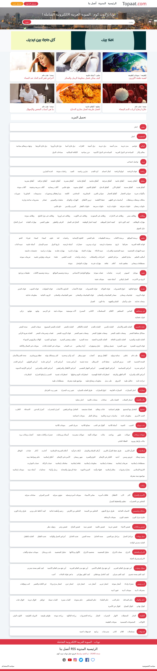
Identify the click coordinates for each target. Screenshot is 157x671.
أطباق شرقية (107, 181)
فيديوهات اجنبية (85, 631)
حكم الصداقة (128, 600)
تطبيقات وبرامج (24, 273)
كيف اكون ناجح (124, 222)
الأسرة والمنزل (139, 495)
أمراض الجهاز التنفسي (87, 368)
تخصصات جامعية (31, 251)
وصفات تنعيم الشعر (81, 333)
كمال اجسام (106, 171)
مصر (143, 127)
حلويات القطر (84, 206)
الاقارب (18, 409)
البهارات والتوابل (72, 200)
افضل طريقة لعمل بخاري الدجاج (85, 109)
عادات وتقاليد (100, 409)
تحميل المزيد (78, 117)
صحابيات (42, 469)
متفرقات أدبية (140, 590)
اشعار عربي (104, 584)
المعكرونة (86, 193)
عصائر (44, 200)
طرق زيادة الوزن (20, 511)
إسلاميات (141, 450)
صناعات (104, 400)
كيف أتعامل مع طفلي (101, 574)
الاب (122, 495)
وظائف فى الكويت (80, 216)
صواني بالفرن (99, 193)
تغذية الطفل (41, 536)
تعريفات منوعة (25, 257)
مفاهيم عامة (123, 263)
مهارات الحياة (86, 251)
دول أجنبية (91, 146)
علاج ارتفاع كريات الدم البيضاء (132, 109)
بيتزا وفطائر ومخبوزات (53, 193)
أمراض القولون (32, 361)
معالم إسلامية (110, 469)
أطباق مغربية (29, 181)
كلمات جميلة (53, 600)
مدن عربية (125, 146)
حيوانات (127, 434)
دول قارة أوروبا (56, 146)
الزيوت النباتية (45, 295)
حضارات (79, 244)
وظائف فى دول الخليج (46, 216)
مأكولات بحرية (139, 193)
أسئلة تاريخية (67, 244)
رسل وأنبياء (53, 469)
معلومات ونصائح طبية (93, 381)
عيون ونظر (82, 355)
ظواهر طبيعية (45, 615)
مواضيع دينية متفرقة (137, 476)
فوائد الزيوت (140, 295)
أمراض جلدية (46, 361)
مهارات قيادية (60, 251)
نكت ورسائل (46, 552)
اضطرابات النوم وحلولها (79, 374)
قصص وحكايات (139, 527)
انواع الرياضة (119, 171)
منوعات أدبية (126, 590)
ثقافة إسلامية (76, 463)
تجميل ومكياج (109, 346)
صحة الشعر (23, 327)
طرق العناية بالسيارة (85, 390)
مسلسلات (131, 631)
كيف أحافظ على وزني (38, 511)
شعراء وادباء (129, 584)
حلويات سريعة (98, 206)
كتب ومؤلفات (25, 584)
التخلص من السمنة (91, 511)
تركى (22, 311)
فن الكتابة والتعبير (40, 584)
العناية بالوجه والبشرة (137, 339)
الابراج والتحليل (139, 552)
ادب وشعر (141, 584)
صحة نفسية (84, 361)
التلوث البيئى (17, 615)
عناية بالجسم (140, 327)
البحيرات (107, 615)
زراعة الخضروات (86, 615)
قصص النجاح (75, 527)
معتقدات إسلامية (106, 463)
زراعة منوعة (58, 615)
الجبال (98, 615)
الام (129, 495)
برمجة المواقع (132, 238)
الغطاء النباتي (122, 441)
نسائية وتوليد (115, 355)
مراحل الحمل (128, 536)
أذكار (36, 450)
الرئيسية (112, 3)
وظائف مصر (131, 216)
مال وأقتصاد (140, 400)
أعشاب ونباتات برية (26, 434)
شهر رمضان (78, 457)
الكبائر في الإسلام (105, 457)
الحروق (118, 381)
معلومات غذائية (31, 295)
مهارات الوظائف (139, 222)
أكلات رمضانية (53, 187)
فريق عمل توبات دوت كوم (66, 653)
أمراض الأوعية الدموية (24, 368)
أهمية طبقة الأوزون (137, 77)
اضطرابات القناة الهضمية (100, 374)
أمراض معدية (71, 361)
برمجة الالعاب (119, 238)
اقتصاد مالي (114, 400)
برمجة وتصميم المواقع (61, 273)
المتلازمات (28, 374)
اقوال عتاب (20, 600)
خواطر (42, 600)
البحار (134, 615)
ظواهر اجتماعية (114, 409)
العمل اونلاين (124, 279)
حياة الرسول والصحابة (69, 469)
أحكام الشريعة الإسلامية (59, 450)
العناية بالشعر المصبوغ (52, 327)
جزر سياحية (85, 152)
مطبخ (98, 106)
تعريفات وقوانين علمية (42, 257)
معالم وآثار (141, 152)
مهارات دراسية (46, 251)
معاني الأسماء (90, 495)
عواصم (134, 146)
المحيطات (124, 615)
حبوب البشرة (122, 346)
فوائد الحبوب (34, 289)
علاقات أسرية (103, 495)
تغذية (143, 289)
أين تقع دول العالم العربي (123, 568)
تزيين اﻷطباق (86, 200)
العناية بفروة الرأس (25, 333)
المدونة (102, 3)
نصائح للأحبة (85, 425)
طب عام (45, 75)
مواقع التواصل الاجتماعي (81, 273)
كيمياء (44, 238)
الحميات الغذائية (123, 511)
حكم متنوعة (78, 600)
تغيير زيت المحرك (67, 390)
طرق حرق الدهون (107, 511)
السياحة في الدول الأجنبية (102, 152)
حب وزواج (141, 425)
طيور (119, 434)
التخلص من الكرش (74, 511)
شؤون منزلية (57, 495)
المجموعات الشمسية (127, 622)
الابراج (128, 552)
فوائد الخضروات (91, 289)
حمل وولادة (141, 536)
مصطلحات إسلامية (138, 463)
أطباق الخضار (112, 193)
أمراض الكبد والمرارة (137, 374)
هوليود (29, 311)
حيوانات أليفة (92, 434)
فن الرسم (46, 311)
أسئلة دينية (31, 469)
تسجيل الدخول (31, 4)
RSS (73, 649)
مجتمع (142, 409)
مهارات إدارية (73, 251)
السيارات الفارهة (116, 390)
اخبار (136, 127)
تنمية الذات (19, 244)
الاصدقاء (27, 409)
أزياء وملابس (80, 346)
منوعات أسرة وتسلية (73, 495)
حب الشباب (68, 346)
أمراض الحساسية (124, 368)
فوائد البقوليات (47, 289)
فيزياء (28, 238)
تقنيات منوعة (98, 273)
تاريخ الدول (55, 244)
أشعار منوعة (116, 584)
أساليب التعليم (140, 257)
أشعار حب (92, 584)
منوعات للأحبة (60, 425)
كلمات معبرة (66, 600)
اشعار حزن (69, 584)
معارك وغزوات (124, 469)
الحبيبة (123, 425)
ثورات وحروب (91, 244)
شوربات (17, 193)
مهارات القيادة (31, 222)
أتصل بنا (92, 3)
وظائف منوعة (29, 216)
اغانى (115, 631)
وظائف (142, 216)
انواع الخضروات (119, 289)
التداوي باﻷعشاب (62, 289)
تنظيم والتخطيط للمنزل (117, 501)
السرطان (95, 361)
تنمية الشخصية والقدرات (115, 251)
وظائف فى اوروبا (64, 216)
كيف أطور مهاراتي (83, 574)
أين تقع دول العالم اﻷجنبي (101, 568)
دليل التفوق (141, 228)
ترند (143, 162)
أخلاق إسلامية (48, 457)
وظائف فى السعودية (98, 216)
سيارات (142, 390)
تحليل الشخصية (103, 552)
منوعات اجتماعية (79, 416)
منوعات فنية (58, 311)
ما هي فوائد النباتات (66, 574)
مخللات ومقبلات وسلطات (135, 200)
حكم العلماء (104, 600)
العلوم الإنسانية (77, 238)
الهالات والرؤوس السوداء (32, 339)
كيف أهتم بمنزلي (119, 574)
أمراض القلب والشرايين (44, 368)
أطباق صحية (128, 187)
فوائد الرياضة (132, 171)
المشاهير (120, 311)
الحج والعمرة (90, 457)
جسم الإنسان (43, 244)
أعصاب (91, 355)
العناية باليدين (109, 327)
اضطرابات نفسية (61, 374)
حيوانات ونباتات (139, 434)
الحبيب (131, 425)
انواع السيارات (101, 390)
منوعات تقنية (99, 279)
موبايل (135, 273)
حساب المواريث (33, 463)
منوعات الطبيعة (133, 75)
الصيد (72, 171)
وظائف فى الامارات (116, 216)
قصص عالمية (100, 527)
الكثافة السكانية (72, 152)
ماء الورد (102, 301)
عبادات (28, 450)
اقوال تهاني (141, 606)
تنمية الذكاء (99, 251)
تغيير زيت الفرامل (50, 390)
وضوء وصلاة (140, 457)
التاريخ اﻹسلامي (139, 469)
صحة (52, 75)
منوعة (70, 263)
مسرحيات (105, 631)
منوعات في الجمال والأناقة (29, 346)
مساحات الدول (57, 152)
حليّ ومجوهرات (94, 346)
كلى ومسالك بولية (51, 355)
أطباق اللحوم (91, 187)
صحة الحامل (98, 536)
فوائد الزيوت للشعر (64, 333)
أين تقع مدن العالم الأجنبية (56, 568)
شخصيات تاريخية (106, 244)
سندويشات (37, 193)
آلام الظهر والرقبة (119, 374)
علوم (51, 238)
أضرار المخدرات (53, 409)
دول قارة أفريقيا (41, 146)
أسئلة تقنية (112, 279)
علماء (56, 257)
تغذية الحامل (73, 536)
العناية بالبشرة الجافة (118, 339)
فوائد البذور (22, 289)
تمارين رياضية (83, 171)
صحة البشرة (83, 339)
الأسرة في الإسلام (63, 457)
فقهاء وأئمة (98, 469)
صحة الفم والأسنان (19, 355)
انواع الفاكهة (133, 289)
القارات (81, 146)
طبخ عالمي (66, 187)
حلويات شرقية (125, 206)
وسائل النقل (92, 416)
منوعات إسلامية (18, 469)
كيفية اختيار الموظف (107, 222)
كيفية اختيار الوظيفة (90, 222)
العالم (143, 146)
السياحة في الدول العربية (124, 152)
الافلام (111, 311)
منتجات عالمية (92, 400)
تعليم (98, 75)
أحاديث (44, 450)
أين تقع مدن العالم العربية (79, 568)
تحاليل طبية (128, 381)
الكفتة (67, 193)
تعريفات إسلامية (122, 463)
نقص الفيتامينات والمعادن (63, 295)
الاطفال (114, 495)
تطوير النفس (44, 222)
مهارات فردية (96, 263)
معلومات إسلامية (90, 463)
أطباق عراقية (42, 181)
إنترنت (118, 273)
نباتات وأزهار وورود (138, 441)
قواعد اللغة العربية (138, 244)
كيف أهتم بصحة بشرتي (35, 568)
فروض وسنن (127, 457)
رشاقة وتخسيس (139, 511)
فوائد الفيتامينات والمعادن (85, 295)
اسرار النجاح (18, 222)
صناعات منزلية (30, 495)
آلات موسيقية (71, 311)
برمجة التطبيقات (104, 238)
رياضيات (66, 238)
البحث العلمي (66, 257)
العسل (92, 301)
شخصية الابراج (89, 552)
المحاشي (76, 193)
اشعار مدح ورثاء (56, 584)
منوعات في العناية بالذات (51, 346)
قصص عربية (112, 527)
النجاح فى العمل (73, 222)
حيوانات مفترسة (78, 434)
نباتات (103, 434)
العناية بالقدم (95, 327)
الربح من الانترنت (138, 279)
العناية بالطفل (29, 536)
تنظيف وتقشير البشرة (68, 339)
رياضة (142, 171)
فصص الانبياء (125, 527)
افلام (122, 631)
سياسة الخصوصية (148, 666)
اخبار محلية (80, 400)
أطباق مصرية (68, 181)
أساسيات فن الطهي (115, 200)
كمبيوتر (126, 273)
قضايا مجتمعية (87, 409)
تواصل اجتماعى (132, 162)
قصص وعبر (63, 527)
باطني (125, 355)
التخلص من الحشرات (137, 501)
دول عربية (102, 146)
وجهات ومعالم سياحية (24, 146)
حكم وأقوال (140, 600)
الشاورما (27, 193)
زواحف (111, 434)
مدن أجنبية (113, 146)
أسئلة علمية (90, 75)
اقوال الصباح (128, 606)
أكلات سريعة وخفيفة (37, 187)
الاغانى (91, 311)
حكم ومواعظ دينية (33, 457)
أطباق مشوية (78, 187)
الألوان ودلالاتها (75, 552)
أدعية (117, 457)
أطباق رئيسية (132, 181)
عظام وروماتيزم (35, 355)
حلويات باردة (111, 206)
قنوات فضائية (140, 317)
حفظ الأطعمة (100, 200)
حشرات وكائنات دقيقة (45, 434)
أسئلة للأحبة (112, 425)
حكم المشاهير (91, 600)
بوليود (37, 311)
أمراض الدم (58, 361)
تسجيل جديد (17, 4)
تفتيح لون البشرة (50, 339)
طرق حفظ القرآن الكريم (112, 450)
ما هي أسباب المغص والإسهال (40, 109)
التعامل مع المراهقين (70, 409)
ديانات (142, 485)
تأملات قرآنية (76, 450)
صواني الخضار (126, 193)
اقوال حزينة (32, 600)
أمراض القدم (18, 361)
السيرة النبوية (85, 469)
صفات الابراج (117, 552)
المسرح (82, 311)
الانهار (116, 615)
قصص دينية (88, 527)
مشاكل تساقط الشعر (137, 333)
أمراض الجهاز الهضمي (107, 368)
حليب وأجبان (126, 301)
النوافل (19, 450)
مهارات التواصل (81, 263)
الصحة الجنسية (139, 361)
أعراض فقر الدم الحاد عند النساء (39, 77)
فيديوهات (141, 631)
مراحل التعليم (113, 257)
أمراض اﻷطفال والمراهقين (66, 368)
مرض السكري (118, 361)
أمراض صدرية (140, 368)
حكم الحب (116, 600)
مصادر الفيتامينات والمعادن (106, 295)
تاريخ (117, 244)
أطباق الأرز (116, 187)
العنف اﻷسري (140, 416)
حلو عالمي (57, 206)
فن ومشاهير (140, 311)
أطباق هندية (140, 187)
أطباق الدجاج (104, 187)
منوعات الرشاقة (110, 517)
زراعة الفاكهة (71, 615)
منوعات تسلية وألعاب (30, 552)
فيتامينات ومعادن (126, 295)
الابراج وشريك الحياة (137, 558)
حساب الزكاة (47, 463)
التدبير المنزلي (44, 495)
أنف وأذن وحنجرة (68, 355)
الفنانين (129, 311)
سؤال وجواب (140, 568)
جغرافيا (125, 244)
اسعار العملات (127, 400)
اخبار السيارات (130, 390)
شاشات (109, 273)
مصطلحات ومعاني (138, 263)
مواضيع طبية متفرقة (74, 381)
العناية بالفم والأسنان (124, 327)
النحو (20, 238)
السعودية (141, 136)
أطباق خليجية (55, 181)
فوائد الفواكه (105, 289)
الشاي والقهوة (113, 301)
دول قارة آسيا (70, 146)
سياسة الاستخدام (8, 666)
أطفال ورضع (102, 355)
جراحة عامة (140, 381)
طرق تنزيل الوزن (138, 517)
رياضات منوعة (61, 171)
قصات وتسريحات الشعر (44, 333)
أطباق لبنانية (81, 181)
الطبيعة (143, 75)
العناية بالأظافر (82, 327)
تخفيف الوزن (124, 517)
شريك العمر (73, 425)
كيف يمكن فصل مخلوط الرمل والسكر (82, 77)
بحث (27, 22)
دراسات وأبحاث (80, 257)
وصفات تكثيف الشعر (118, 333)
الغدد (129, 361)
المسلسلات (101, 311)
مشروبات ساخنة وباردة (30, 200)
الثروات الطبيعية (31, 615)
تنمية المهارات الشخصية (136, 251)
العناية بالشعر (69, 327)
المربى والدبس (70, 206)
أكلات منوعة (21, 187)
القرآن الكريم (130, 450)
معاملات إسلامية (61, 463)
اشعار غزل (81, 584)
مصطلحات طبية (58, 381)
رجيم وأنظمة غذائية (56, 511)
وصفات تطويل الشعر (99, 333)
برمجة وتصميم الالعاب (41, 273)
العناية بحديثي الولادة (137, 542)
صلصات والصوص (57, 200)
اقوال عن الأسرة (114, 606)
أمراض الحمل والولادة (57, 536)
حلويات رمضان (139, 206)
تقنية (143, 273)
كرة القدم (94, 171)
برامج (96, 631)
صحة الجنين (86, 536)
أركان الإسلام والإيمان (92, 450)
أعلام (113, 263)
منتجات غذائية (140, 301)
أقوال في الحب (99, 425)
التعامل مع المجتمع (130, 409)
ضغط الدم (105, 361)
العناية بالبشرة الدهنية (99, 339)
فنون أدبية (114, 590)
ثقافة (106, 263)
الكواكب (142, 622)
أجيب (53, 574)
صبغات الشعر (36, 327)
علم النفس (91, 238)
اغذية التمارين (48, 171)
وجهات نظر (51, 527)
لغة (58, 238)
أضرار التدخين (39, 409)
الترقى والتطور (58, 222)
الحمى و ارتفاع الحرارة (43, 374)
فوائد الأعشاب (77, 289)
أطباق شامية (93, 181)
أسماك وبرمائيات (62, 434)
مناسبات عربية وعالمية (109, 416)
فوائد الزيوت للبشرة (137, 346)
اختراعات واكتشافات (97, 257)
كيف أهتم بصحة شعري (136, 574)
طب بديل (108, 381)
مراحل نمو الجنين (113, 536)
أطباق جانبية (89, 106)
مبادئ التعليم (126, 257)
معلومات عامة (126, 416)
